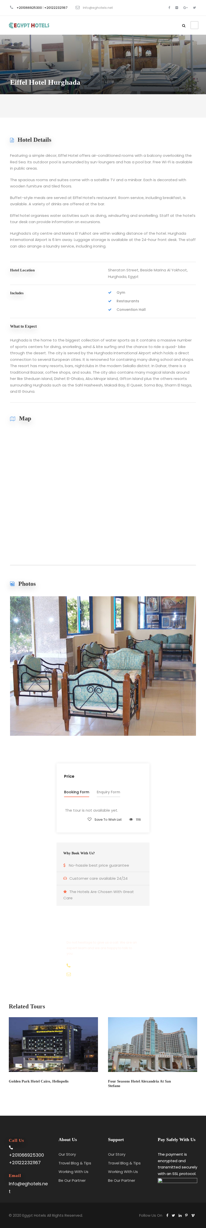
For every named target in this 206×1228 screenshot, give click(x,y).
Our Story (67, 1154)
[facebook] (169, 7)
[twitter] (194, 7)
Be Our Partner (72, 1180)
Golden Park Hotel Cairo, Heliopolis (39, 1081)
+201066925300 (29, 7)
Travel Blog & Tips (75, 1163)
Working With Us (73, 1171)
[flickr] (176, 7)
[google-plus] (185, 7)
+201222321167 (55, 7)
